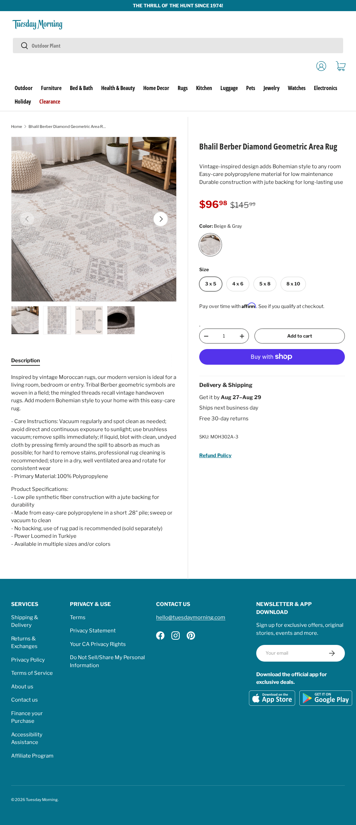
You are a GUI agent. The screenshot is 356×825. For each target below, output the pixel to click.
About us (22, 687)
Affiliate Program (32, 756)
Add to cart (299, 336)
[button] (340, 66)
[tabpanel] (94, 460)
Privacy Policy (28, 660)
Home (16, 126)
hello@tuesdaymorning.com (190, 617)
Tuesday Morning (42, 799)
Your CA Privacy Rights (98, 644)
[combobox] (178, 45)
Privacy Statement (93, 631)
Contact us (24, 700)
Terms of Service (32, 673)
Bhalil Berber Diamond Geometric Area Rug (68, 126)
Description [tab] (25, 360)
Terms (78, 617)
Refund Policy (215, 455)
